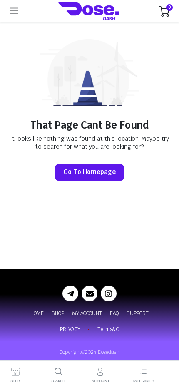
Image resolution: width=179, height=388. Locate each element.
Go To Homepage (89, 172)
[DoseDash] (88, 11)
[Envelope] (89, 293)
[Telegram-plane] (70, 293)
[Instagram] (109, 293)
